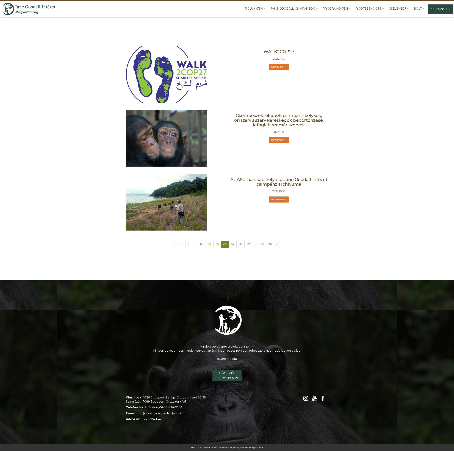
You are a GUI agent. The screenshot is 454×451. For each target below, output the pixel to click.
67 (232, 244)
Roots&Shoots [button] (369, 8)
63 (201, 244)
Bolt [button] (418, 8)
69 (248, 244)
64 (209, 244)
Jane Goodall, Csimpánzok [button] (293, 8)
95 (262, 244)
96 (270, 244)
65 (217, 244)
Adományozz (440, 9)
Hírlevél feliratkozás (227, 375)
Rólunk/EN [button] (254, 8)
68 (240, 244)
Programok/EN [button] (336, 8)
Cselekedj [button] (398, 8)
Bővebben (279, 67)
